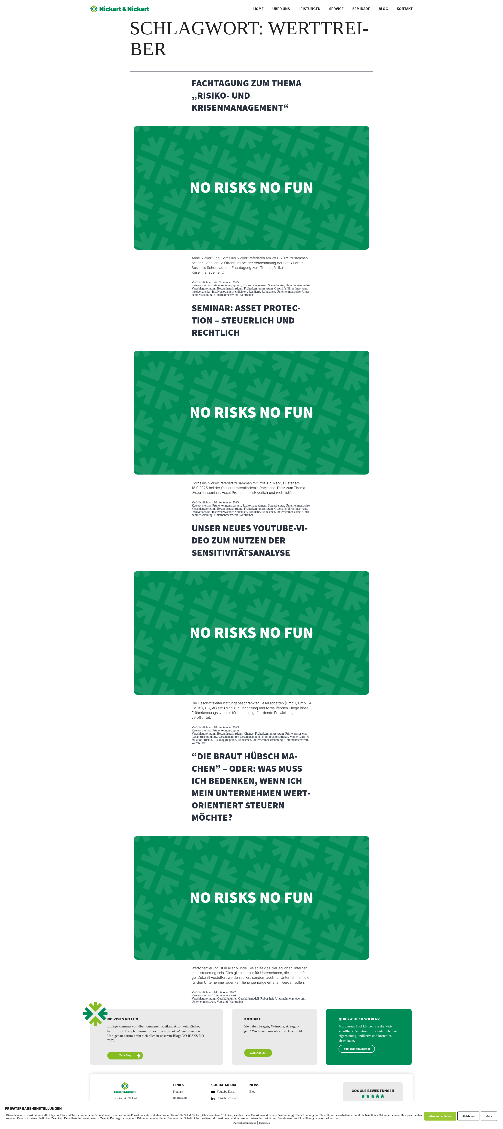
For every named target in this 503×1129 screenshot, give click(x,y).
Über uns (281, 9)
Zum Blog (125, 1055)
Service (336, 9)
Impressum (180, 1097)
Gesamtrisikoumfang (204, 736)
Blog (383, 9)
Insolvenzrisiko (201, 291)
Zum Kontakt (258, 1052)
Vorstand (222, 1001)
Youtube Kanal (226, 1091)
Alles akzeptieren (440, 1116)
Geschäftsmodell (250, 736)
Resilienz (254, 291)
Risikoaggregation (225, 739)
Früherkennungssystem (226, 285)
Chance (248, 733)
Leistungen (309, 9)
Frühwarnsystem (295, 733)
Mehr (489, 1116)
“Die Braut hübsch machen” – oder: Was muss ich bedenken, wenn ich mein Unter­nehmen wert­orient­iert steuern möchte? (251, 787)
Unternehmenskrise (298, 285)
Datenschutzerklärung (244, 1122)
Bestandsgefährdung (229, 288)
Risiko (208, 739)
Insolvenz (301, 288)
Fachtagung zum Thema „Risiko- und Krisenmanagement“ (246, 96)
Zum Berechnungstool (357, 1048)
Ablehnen (468, 1116)
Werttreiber (246, 294)
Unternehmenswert (226, 294)
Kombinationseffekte (275, 736)
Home (258, 9)
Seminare (361, 9)
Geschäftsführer (284, 288)
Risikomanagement (254, 285)
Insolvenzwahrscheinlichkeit (229, 291)
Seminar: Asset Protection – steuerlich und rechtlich (246, 321)
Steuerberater (276, 285)
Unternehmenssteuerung (268, 739)
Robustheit (268, 291)
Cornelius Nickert (228, 1098)
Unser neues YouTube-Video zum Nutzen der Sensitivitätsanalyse (250, 541)
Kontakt (405, 9)
